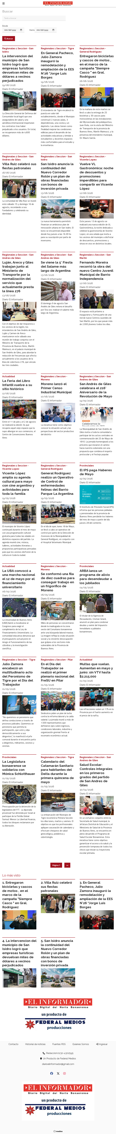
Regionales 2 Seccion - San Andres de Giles (18, 158)
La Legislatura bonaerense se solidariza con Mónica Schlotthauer (18, 768)
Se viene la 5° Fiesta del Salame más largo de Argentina (57, 266)
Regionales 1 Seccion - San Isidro (17, 50)
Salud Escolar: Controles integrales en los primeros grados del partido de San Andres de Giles (96, 775)
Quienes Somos (80, 1044)
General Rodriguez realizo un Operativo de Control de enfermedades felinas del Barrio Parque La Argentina (57, 483)
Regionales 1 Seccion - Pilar (57, 659)
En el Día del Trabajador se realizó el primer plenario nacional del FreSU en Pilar (57, 672)
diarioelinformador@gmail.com (58, 1064)
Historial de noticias (35, 1044)
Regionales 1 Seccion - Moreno (54, 378)
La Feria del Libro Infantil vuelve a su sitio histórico (17, 385)
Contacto (13, 1044)
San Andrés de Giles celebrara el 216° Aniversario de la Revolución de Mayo (96, 390)
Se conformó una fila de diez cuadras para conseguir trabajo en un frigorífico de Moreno (58, 582)
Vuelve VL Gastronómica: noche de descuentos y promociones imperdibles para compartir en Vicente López (96, 176)
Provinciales (87, 465)
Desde (5, 25)
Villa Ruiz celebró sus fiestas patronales (19, 166)
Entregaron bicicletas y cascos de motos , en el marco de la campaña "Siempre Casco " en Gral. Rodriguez (97, 66)
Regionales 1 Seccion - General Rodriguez (93, 50)
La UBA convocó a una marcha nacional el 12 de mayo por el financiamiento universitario (18, 579)
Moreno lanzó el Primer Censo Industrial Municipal (56, 388)
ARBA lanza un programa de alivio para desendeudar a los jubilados (96, 577)
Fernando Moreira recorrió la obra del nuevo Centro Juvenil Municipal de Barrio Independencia (96, 270)
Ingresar (103, 1044)
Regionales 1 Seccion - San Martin (95, 256)
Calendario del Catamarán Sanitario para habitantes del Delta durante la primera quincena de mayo (57, 772)
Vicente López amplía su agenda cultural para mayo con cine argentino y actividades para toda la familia (18, 483)
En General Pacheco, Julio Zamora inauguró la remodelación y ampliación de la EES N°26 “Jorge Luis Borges (57, 65)
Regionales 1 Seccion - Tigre (57, 48)
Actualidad (8, 376)
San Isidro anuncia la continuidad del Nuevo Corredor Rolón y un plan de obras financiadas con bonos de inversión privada (57, 176)
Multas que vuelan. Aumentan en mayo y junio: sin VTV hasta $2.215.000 (96, 670)
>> (67, 865)
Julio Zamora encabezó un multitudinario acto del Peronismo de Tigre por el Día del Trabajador (17, 674)
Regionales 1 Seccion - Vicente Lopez (93, 158)
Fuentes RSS (59, 1044)
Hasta (32, 30)
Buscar (9, 38)
